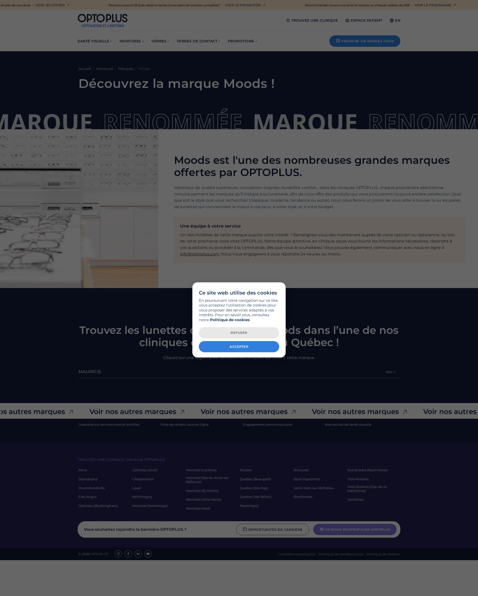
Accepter (239, 347)
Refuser (239, 333)
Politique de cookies (230, 319)
